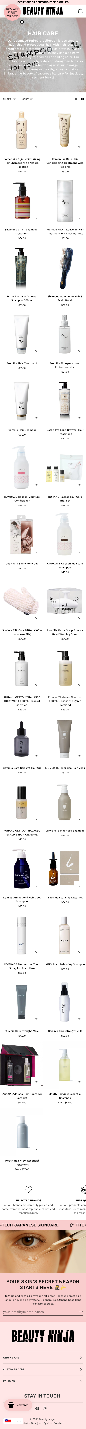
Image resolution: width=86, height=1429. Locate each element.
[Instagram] (45, 1408)
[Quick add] (79, 1082)
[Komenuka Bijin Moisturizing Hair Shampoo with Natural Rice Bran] (21, 130)
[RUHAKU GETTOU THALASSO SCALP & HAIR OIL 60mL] (21, 802)
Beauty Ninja (47, 1419)
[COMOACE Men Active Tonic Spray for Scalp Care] (21, 935)
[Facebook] (37, 1408)
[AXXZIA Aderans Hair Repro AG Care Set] (21, 1065)
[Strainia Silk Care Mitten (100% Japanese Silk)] (21, 601)
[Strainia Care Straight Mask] (21, 1002)
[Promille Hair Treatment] (21, 334)
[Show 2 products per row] (82, 99)
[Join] (79, 1311)
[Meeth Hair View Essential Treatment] (21, 1132)
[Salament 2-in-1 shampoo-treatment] (21, 200)
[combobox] (13, 1421)
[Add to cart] (36, 147)
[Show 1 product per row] (76, 99)
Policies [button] (9, 1381)
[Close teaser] (22, 22)
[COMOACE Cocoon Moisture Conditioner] (21, 468)
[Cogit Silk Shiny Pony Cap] (21, 534)
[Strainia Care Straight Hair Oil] (21, 739)
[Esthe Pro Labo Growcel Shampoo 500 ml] (21, 267)
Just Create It (55, 1423)
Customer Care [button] (14, 1369)
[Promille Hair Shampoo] (21, 401)
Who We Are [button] (11, 1357)
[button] (12, 12)
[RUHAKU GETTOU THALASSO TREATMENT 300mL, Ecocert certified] (21, 668)
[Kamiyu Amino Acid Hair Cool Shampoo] (21, 868)
